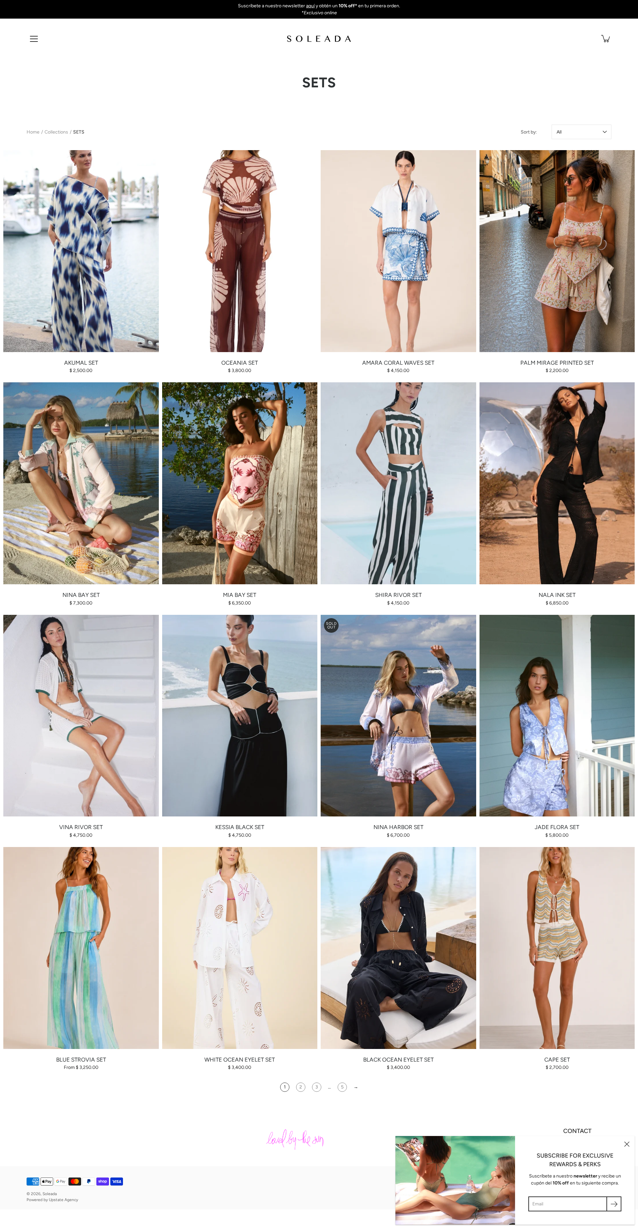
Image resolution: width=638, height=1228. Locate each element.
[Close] (627, 1144)
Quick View (81, 250)
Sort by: (529, 132)
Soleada (50, 1193)
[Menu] (34, 39)
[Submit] (613, 1203)
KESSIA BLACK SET (239, 827)
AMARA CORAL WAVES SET (398, 362)
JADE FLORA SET (557, 827)
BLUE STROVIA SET (81, 1059)
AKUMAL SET (81, 362)
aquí (310, 6)
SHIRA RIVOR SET (398, 595)
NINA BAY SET (81, 595)
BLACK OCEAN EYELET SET (398, 1059)
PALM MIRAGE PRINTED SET (557, 362)
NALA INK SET (557, 595)
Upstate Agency (63, 1199)
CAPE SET (557, 1059)
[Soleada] (319, 38)
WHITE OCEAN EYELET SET (239, 1059)
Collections (56, 132)
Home (33, 132)
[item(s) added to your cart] (606, 38)
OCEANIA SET (239, 362)
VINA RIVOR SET (81, 827)
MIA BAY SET (239, 595)
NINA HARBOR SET (398, 827)
